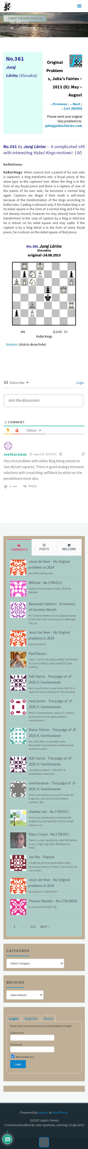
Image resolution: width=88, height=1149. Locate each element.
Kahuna (43, 1113)
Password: (16, 1044)
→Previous (58, 104)
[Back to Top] (44, 1142)
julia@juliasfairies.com (63, 126)
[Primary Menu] (79, 6)
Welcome (69, 549)
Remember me (24, 1057)
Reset (48, 1018)
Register (31, 1018)
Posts (44, 549)
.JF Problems (26, 28)
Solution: (12, 344)
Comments (19, 549)
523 (32, 926)
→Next (74, 104)
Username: (17, 1033)
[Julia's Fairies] (7, 6)
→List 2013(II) (71, 108)
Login (80, 382)
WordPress (59, 1113)
